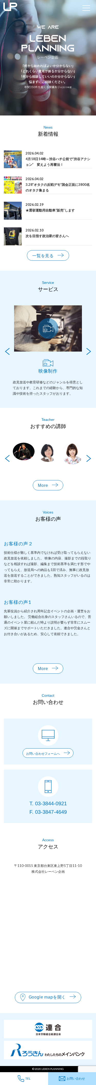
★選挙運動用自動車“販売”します (50, 210)
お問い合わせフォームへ (43, 753)
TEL (27, 1078)
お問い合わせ (76, 1078)
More (43, 485)
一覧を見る (43, 255)
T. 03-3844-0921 (48, 803)
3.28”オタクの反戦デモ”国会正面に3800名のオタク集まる (58, 187)
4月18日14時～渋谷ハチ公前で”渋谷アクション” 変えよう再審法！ (58, 162)
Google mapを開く (47, 997)
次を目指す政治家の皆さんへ (47, 236)
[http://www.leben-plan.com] (40, 8)
